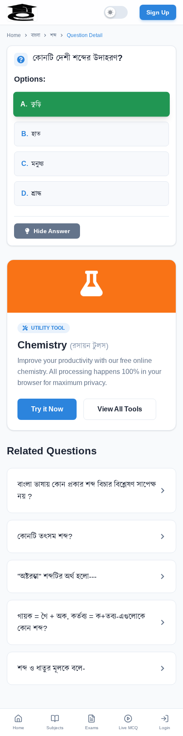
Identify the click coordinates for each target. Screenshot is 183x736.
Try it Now (47, 409)
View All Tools (119, 409)
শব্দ (53, 35)
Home (14, 35)
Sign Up (157, 12)
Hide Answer (52, 231)
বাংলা (35, 35)
